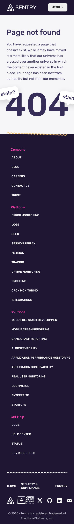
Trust (16, 195)
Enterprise (20, 395)
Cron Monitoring (25, 290)
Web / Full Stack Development (35, 320)
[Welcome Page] (21, 7)
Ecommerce (21, 386)
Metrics (18, 253)
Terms (11, 486)
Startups (19, 405)
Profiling (19, 281)
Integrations (22, 300)
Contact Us (20, 185)
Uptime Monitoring (26, 271)
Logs (15, 224)
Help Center (21, 434)
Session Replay (23, 243)
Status (17, 443)
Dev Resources (23, 453)
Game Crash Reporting (29, 339)
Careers (18, 176)
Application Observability (32, 367)
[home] (10, 500)
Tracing (18, 262)
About (16, 157)
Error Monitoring (25, 215)
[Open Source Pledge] (25, 500)
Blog (15, 167)
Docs (16, 425)
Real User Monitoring (28, 376)
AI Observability (24, 348)
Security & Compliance (30, 486)
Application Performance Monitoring (41, 357)
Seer (15, 234)
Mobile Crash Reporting (30, 329)
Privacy (61, 486)
